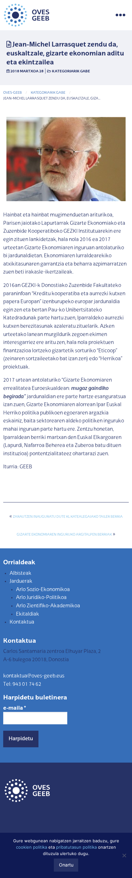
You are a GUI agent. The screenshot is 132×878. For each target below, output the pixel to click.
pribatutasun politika (76, 847)
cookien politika (31, 847)
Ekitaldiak (27, 614)
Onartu (66, 864)
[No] (124, 855)
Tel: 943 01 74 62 (22, 684)
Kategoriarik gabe (71, 71)
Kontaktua (22, 622)
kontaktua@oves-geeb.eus (33, 676)
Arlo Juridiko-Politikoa (41, 597)
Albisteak (20, 573)
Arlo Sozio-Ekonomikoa (43, 589)
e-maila (14, 708)
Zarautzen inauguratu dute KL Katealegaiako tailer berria (68, 517)
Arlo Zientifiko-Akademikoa (48, 606)
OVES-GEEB (12, 93)
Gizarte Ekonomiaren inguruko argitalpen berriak (64, 535)
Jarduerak (21, 581)
